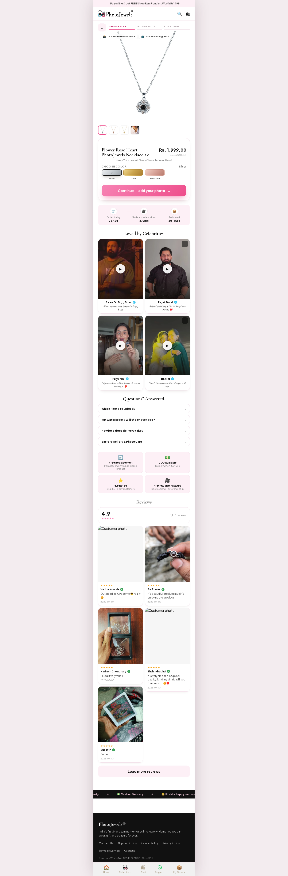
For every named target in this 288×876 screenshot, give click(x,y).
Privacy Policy (171, 843)
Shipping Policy (127, 843)
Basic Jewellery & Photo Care (144, 441)
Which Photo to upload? (144, 408)
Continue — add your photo (144, 190)
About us (129, 850)
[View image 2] (113, 130)
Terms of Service (109, 850)
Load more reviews (144, 771)
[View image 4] (135, 130)
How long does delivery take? (144, 430)
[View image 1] (102, 130)
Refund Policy (149, 843)
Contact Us (106, 843)
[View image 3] (124, 130)
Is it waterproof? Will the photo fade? (144, 419)
